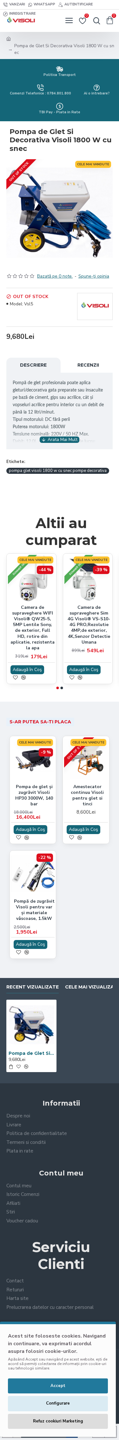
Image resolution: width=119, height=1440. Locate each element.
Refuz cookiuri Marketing (58, 1421)
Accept (57, 1386)
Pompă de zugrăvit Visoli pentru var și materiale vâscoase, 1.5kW (34, 910)
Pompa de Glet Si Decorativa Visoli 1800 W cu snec (31, 1053)
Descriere (33, 365)
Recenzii (88, 365)
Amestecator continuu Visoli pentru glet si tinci (87, 795)
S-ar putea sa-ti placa (40, 722)
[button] (57, 688)
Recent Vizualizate (32, 987)
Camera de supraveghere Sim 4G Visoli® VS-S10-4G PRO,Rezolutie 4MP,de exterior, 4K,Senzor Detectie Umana (89, 625)
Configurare (58, 1403)
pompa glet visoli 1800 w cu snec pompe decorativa (58, 471)
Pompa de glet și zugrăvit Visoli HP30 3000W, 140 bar (34, 795)
